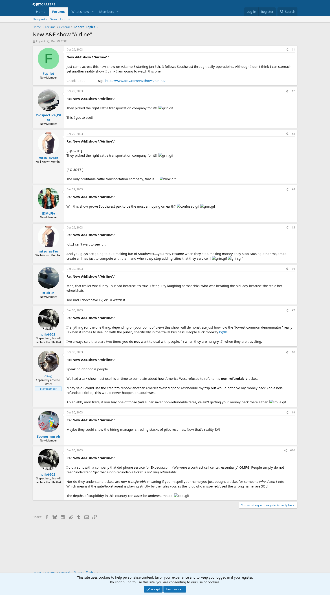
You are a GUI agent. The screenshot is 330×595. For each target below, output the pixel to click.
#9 (293, 412)
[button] (93, 11)
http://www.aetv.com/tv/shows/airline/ (135, 80)
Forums (58, 11)
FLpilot (40, 41)
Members (106, 11)
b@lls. (223, 332)
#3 (293, 134)
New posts (40, 19)
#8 (293, 352)
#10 (292, 450)
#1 (293, 49)
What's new (80, 11)
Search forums (60, 19)
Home (40, 11)
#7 (293, 310)
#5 (293, 227)
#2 (293, 91)
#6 (293, 269)
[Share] (287, 49)
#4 (293, 189)
